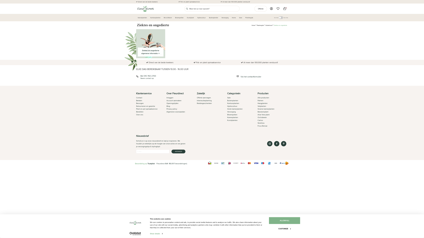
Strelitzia (261, 123)
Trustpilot (151, 163)
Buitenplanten (232, 100)
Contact (139, 97)
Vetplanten (262, 106)
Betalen (139, 100)
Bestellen (139, 112)
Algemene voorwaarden (176, 112)
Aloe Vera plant (264, 114)
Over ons (139, 114)
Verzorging (231, 112)
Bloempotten (232, 114)
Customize (283, 229)
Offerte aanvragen (204, 97)
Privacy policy (172, 109)
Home (253, 25)
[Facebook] (276, 143)
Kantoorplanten (233, 103)
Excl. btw (286, 17)
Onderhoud (268, 25)
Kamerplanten (232, 117)
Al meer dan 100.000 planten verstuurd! (236, 2)
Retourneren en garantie (145, 106)
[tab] (151, 110)
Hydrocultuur (232, 106)
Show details (155, 234)
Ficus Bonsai (262, 126)
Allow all (284, 220)
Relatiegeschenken (204, 103)
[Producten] (271, 8)
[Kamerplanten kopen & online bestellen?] (145, 9)
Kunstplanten (232, 120)
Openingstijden (172, 103)
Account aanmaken (174, 100)
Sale (229, 97)
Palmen (260, 100)
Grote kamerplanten (235, 109)
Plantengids (260, 25)
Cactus (260, 120)
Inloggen (170, 97)
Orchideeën (262, 117)
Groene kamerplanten (266, 109)
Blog (168, 106)
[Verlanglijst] (278, 8)
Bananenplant (263, 112)
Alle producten (263, 97)
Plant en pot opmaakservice (146, 109)
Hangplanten (263, 103)
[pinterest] (283, 143)
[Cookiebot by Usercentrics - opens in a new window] (135, 233)
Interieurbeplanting (204, 100)
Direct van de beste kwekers (148, 2)
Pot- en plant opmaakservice (190, 2)
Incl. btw (276, 17)
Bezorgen (140, 103)
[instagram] (269, 143)
